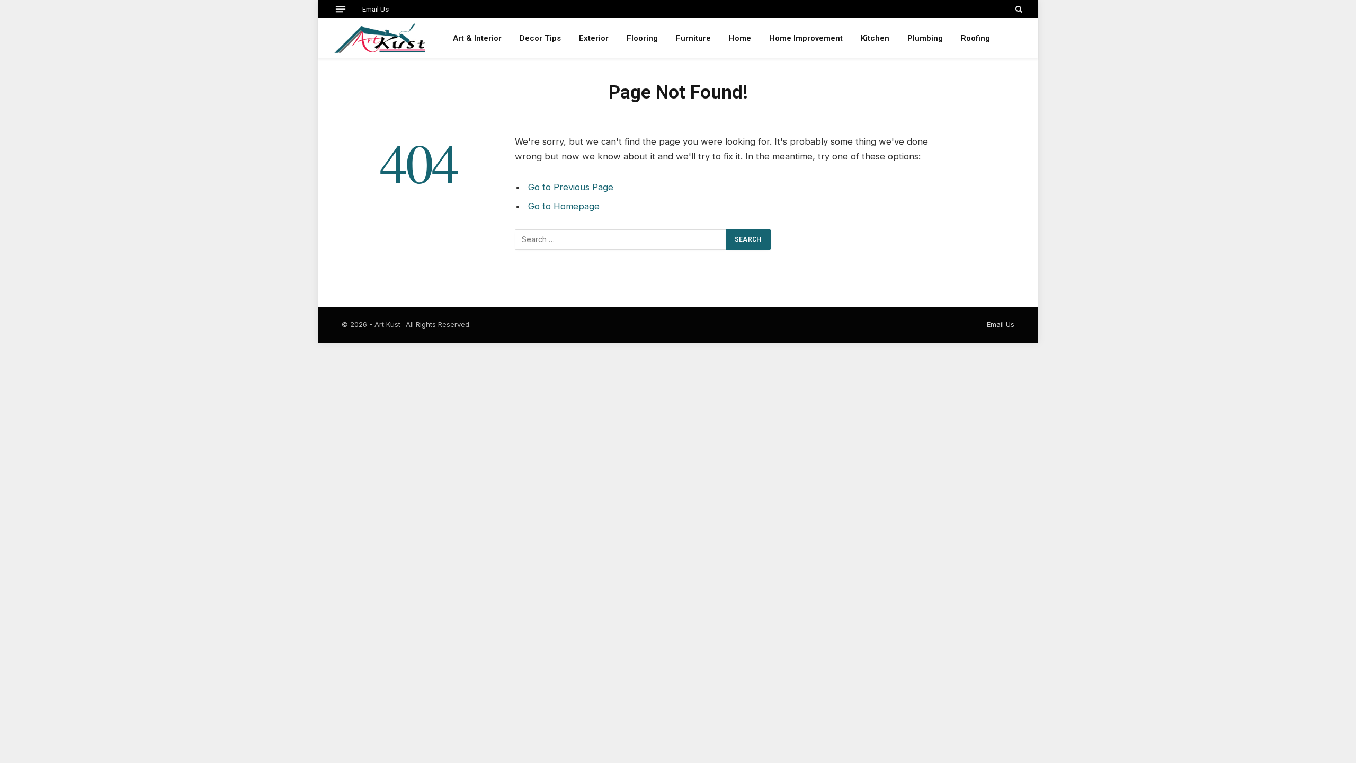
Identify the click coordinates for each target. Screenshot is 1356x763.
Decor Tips (540, 38)
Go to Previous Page (570, 187)
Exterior (594, 38)
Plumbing (925, 38)
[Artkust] (379, 38)
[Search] (1017, 9)
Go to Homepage (564, 206)
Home (740, 38)
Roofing (975, 38)
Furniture (693, 38)
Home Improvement (806, 38)
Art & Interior (477, 38)
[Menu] (340, 9)
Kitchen (875, 38)
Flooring (642, 38)
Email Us (375, 9)
